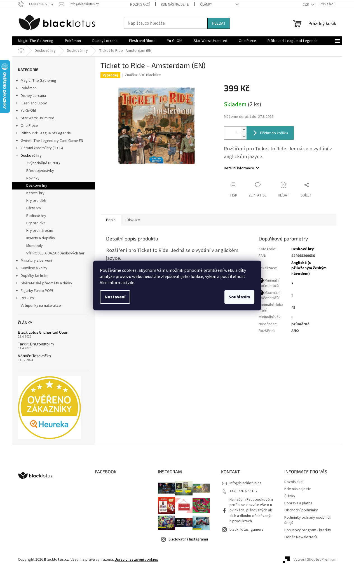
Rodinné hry (36, 216)
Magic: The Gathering (38, 80)
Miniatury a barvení (36, 260)
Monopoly (34, 246)
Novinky (32, 178)
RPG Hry (27, 298)
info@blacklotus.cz (245, 483)
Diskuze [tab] (133, 220)
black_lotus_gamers (246, 529)
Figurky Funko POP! (37, 291)
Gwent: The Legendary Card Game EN (52, 141)
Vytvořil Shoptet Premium (315, 559)
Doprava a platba (298, 503)
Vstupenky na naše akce (41, 305)
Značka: (143, 75)
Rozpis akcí (140, 4)
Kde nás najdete (175, 4)
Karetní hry (35, 193)
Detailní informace (239, 168)
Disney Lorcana (33, 96)
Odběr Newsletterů (300, 537)
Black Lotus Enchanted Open (43, 332)
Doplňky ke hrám (34, 276)
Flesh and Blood (34, 103)
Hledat (219, 23)
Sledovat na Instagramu (188, 539)
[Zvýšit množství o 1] (244, 130)
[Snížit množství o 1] (244, 136)
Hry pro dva (36, 223)
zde (131, 283)
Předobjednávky (40, 171)
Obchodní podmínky (301, 510)
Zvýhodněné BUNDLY (43, 163)
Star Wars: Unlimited (37, 118)
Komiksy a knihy (34, 268)
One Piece (29, 125)
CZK (306, 4)
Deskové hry (31, 155)
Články (206, 4)
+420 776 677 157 (243, 491)
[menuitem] (35, 40)
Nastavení (115, 297)
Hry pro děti (36, 200)
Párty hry (33, 208)
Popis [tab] (111, 220)
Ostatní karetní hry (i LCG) (42, 148)
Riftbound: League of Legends (46, 133)
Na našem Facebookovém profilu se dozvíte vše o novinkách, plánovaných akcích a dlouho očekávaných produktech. (251, 510)
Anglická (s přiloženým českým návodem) (309, 268)
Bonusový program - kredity (307, 530)
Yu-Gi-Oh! (28, 110)
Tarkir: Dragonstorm (36, 344)
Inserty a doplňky (40, 238)
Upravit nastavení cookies (136, 559)
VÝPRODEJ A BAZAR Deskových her (55, 253)
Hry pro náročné (39, 230)
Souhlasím (239, 297)
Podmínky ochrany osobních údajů (307, 520)
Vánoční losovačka (34, 356)
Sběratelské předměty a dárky (46, 283)
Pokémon (29, 88)
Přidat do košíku (274, 132)
